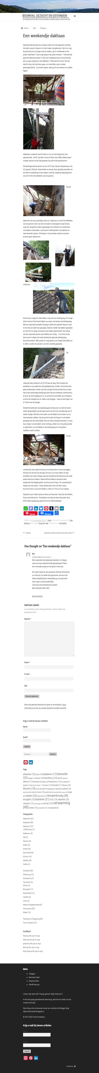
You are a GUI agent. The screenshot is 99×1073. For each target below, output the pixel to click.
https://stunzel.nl (57, 994)
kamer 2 (48, 785)
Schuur (25, 856)
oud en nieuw (38, 792)
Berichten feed (34, 977)
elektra (27, 781)
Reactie (27, 619)
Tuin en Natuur (28, 922)
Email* (25, 737)
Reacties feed (34, 981)
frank (49, 520)
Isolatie (25, 897)
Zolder (25, 864)
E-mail (27, 674)
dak (47, 523)
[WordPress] (75, 1066)
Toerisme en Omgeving (31, 918)
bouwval (42, 523)
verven (48, 803)
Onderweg (26, 874)
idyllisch (26, 785)
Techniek (26, 882)
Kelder (25, 845)
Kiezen (28, 532)
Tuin (53, 799)
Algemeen (26, 818)
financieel (36, 781)
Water (25, 912)
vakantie (63, 799)
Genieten (26, 870)
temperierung (57, 795)
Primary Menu (75, 16)
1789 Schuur (27, 829)
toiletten (26, 860)
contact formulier (29, 1002)
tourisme (42, 799)
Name (25, 726)
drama (65, 778)
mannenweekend (63, 788)
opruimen (27, 792)
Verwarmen (27, 908)
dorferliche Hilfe (37, 500)
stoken (31, 795)
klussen (29, 788)
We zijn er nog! (34, 935)
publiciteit (49, 792)
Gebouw (27, 523)
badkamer (50, 774)
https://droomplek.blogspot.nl (33, 1011)
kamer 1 (40, 785)
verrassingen (38, 804)
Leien (25, 900)
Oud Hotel (26, 852)
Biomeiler (26, 889)
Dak (71, 520)
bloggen (31, 778)
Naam (27, 662)
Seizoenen (27, 878)
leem (45, 788)
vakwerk (28, 803)
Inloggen (32, 973)
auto (39, 774)
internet (33, 785)
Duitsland (26, 822)
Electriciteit (27, 893)
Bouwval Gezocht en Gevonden (44, 15)
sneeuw (64, 792)
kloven (67, 785)
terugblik (29, 799)
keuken (57, 785)
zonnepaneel (53, 808)
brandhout (50, 777)
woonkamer (42, 808)
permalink (62, 523)
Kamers (26, 841)
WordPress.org (34, 984)
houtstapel (66, 782)
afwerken (29, 774)
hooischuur (54, 781)
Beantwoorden (37, 596)
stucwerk (42, 796)
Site (25, 685)
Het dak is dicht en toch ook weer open (58, 532)
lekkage (51, 789)
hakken (44, 782)
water (33, 807)
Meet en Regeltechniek (31, 904)
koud (39, 788)
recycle (57, 792)
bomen (39, 778)
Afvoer (25, 885)
